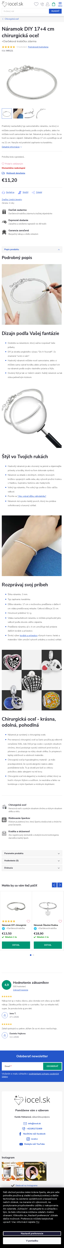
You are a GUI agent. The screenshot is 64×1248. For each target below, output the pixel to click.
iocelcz (34, 1138)
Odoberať (52, 1066)
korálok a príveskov (29, 635)
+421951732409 (34, 1128)
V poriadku (32, 1240)
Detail (16, 945)
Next (59, 885)
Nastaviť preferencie (32, 1233)
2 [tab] (33, 955)
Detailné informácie (10, 146)
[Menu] (60, 4)
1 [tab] (30, 955)
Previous (54, 885)
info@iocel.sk (34, 1123)
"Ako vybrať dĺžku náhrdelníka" (32, 496)
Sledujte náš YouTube (34, 1144)
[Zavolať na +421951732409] (42, 4)
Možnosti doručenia (15, 173)
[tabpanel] (16, 921)
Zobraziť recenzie (20, 990)
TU (37, 1222)
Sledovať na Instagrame (26, 1185)
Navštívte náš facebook (34, 1133)
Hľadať (55, 11)
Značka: (12, 199)
